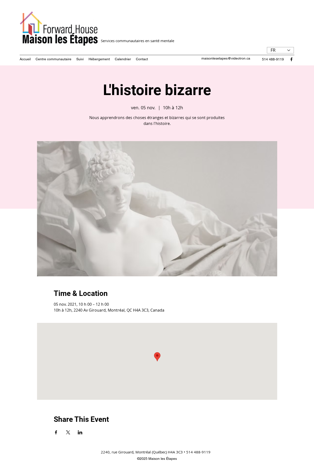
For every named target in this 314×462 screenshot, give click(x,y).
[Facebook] (291, 59)
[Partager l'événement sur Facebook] (56, 432)
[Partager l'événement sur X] (68, 432)
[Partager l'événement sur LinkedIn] (80, 432)
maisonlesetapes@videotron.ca (225, 58)
